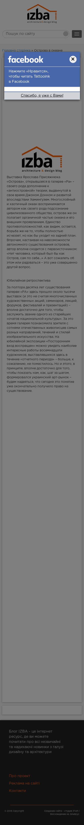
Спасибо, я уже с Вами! (42, 95)
